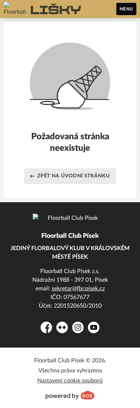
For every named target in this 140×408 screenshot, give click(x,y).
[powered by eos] (70, 395)
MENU (126, 9)
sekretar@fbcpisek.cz (78, 288)
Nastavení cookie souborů (70, 381)
